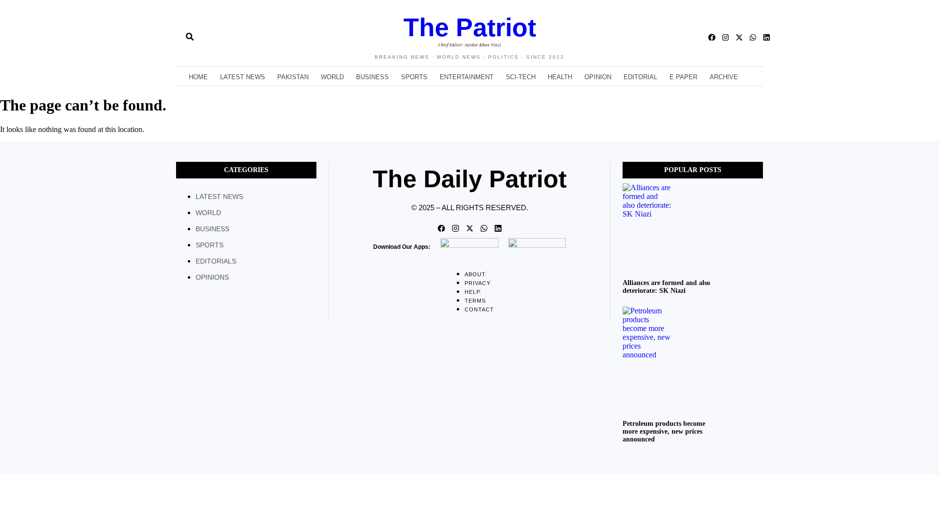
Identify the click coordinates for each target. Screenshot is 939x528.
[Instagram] (725, 37)
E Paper (683, 77)
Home (198, 77)
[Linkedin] (766, 37)
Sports (414, 77)
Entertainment (466, 77)
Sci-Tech (521, 77)
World (332, 77)
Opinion (597, 77)
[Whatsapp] (753, 37)
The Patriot (469, 27)
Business (372, 77)
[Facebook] (711, 37)
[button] (172, 37)
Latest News (242, 77)
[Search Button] (189, 32)
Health (560, 77)
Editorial (640, 77)
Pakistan (293, 77)
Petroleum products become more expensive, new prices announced (664, 431)
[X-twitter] (739, 37)
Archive (724, 77)
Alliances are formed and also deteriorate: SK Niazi (666, 286)
